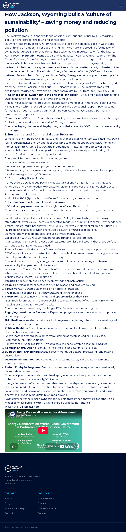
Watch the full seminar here (22, 406)
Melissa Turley (37, 83)
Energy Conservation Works (71, 71)
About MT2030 (45, 498)
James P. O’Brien (15, 138)
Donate (41, 513)
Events (8, 498)
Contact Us (43, 503)
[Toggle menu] (120, 5)
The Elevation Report (16, 508)
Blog (7, 503)
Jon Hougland (14, 218)
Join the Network (46, 508)
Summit (9, 513)
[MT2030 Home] (11, 5)
